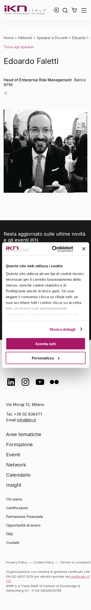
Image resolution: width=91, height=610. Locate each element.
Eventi (13, 455)
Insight (13, 485)
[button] (74, 10)
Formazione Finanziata (24, 516)
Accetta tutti (45, 344)
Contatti (12, 542)
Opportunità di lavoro (23, 525)
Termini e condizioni (75, 562)
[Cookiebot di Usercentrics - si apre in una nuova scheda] (54, 249)
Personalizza (43, 358)
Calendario (18, 475)
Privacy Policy (16, 562)
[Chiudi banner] (83, 249)
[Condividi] (6, 93)
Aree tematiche (23, 434)
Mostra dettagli (63, 329)
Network (25, 37)
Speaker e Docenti (52, 37)
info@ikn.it (26, 420)
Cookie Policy (43, 562)
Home (9, 37)
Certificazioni (17, 508)
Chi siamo (14, 499)
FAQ (9, 534)
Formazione (19, 444)
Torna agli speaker (19, 47)
